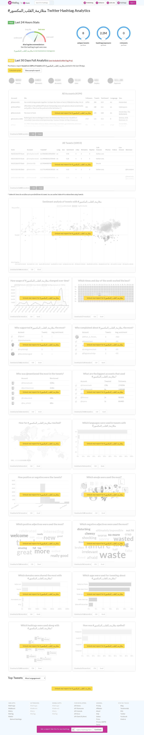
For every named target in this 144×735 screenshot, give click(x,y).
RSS (121, 711)
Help (97, 714)
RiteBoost (11, 708)
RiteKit (10, 716)
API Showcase (79, 708)
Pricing (98, 706)
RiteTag (11, 714)
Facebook (123, 716)
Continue (97, 729)
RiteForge (11, 706)
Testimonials (124, 708)
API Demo (77, 706)
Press (98, 719)
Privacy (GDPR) (101, 722)
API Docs (77, 714)
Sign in (132, 3)
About (98, 711)
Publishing (89, 3)
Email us (123, 719)
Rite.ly (10, 711)
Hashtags (123, 3)
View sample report (32, 70)
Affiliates (99, 708)
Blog (122, 706)
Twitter (122, 714)
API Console (78, 711)
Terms (98, 725)
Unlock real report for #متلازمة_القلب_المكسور (72, 113)
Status (98, 716)
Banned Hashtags (16, 719)
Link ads (112, 3)
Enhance (101, 3)
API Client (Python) (80, 716)
